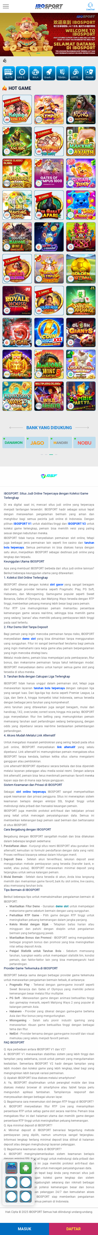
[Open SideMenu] (6, 6)
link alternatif (66, 747)
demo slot (28, 638)
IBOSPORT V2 (77, 523)
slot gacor (56, 584)
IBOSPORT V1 (23, 523)
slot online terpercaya (31, 791)
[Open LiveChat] (91, 6)
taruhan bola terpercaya (49, 688)
